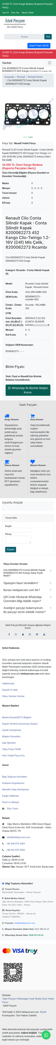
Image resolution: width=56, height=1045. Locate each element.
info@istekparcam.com (24, 923)
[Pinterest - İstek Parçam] (38, 634)
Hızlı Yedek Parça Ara (13, 755)
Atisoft (43, 1012)
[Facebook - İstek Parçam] (10, 634)
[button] (28, 116)
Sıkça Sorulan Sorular (13, 696)
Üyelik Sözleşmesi (11, 730)
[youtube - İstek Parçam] (45, 634)
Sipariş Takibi (28, 12)
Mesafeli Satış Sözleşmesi (15, 789)
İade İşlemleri (9, 743)
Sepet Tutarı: (39, 45)
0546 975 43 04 (36, 935)
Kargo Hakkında (10, 796)
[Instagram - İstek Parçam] (31, 634)
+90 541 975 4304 (15, 850)
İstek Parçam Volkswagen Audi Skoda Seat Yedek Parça (28, 1000)
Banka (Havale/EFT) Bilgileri (16, 717)
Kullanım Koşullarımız (13, 783)
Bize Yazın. (13, 808)
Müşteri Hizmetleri (11, 736)
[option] (28, 116)
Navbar (6, 63)
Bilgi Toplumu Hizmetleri (14, 776)
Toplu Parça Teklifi (11, 749)
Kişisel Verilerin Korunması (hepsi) (19, 723)
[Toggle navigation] (50, 63)
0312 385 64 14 (42, 929)
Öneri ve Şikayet (10, 802)
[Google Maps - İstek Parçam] (24, 634)
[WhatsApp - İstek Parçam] (17, 634)
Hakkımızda (8, 683)
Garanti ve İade (10, 690)
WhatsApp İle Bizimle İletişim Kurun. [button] (30, 390)
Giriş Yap (15, 12)
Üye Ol (5, 12)
